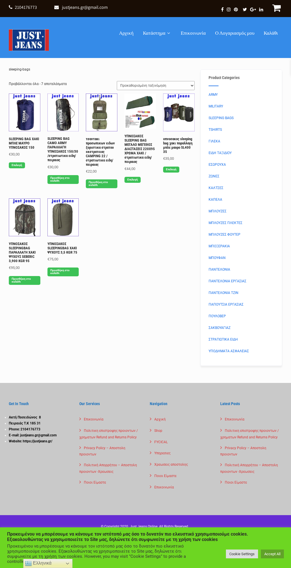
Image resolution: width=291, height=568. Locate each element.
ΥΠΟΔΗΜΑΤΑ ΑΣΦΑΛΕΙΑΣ (229, 351)
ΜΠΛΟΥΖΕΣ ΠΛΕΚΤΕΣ (225, 223)
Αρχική (126, 33)
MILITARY (216, 106)
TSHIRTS (215, 130)
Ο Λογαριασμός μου (234, 33)
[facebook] (222, 9)
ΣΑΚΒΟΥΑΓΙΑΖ (219, 328)
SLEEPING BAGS (221, 118)
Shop (158, 431)
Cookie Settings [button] (242, 554)
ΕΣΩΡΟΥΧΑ (217, 165)
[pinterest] (236, 9)
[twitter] (245, 9)
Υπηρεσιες (162, 453)
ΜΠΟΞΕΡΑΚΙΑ (219, 246)
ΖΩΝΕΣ (214, 176)
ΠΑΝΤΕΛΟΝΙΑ (219, 269)
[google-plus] (253, 9)
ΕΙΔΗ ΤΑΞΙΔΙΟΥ (220, 153)
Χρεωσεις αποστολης (171, 465)
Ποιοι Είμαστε (95, 482)
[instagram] (229, 9)
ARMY (213, 95)
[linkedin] (261, 9)
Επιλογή (17, 165)
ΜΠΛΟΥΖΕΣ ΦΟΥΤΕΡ (224, 235)
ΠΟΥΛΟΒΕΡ (217, 316)
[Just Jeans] (29, 40)
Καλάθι (271, 33)
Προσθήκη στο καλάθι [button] (60, 179)
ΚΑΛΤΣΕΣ (216, 188)
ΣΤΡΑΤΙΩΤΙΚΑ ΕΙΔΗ (223, 339)
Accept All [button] (272, 554)
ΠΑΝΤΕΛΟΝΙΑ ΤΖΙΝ (223, 293)
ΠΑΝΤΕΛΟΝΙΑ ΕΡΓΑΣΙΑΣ (227, 281)
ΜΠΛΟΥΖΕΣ (217, 211)
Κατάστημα (154, 33)
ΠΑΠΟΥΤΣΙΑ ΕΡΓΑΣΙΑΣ (226, 304)
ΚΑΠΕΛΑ (215, 200)
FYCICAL (161, 442)
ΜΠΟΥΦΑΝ (217, 258)
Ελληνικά (41, 563)
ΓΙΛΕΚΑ (214, 141)
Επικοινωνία (193, 33)
